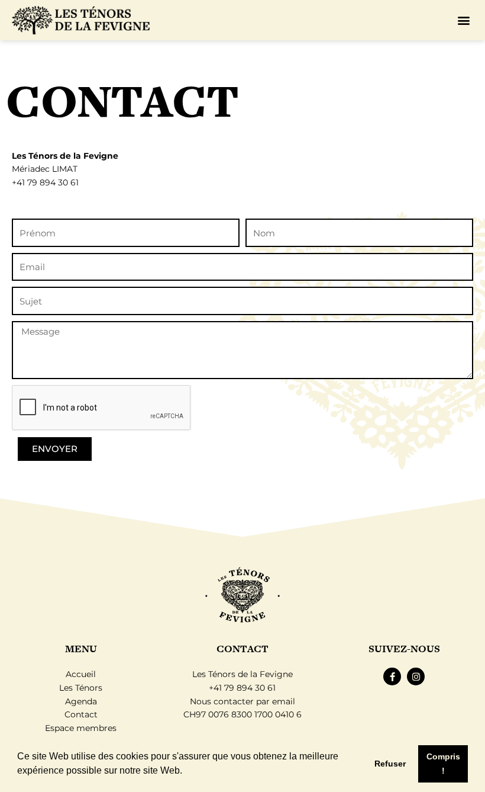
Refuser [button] (390, 763)
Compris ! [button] (443, 763)
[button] (186, 772)
